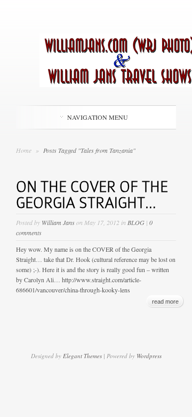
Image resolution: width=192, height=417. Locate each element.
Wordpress (149, 356)
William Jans (58, 222)
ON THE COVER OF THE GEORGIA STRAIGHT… (92, 195)
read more (165, 301)
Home (23, 150)
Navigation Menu (97, 117)
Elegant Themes (82, 356)
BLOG (136, 222)
